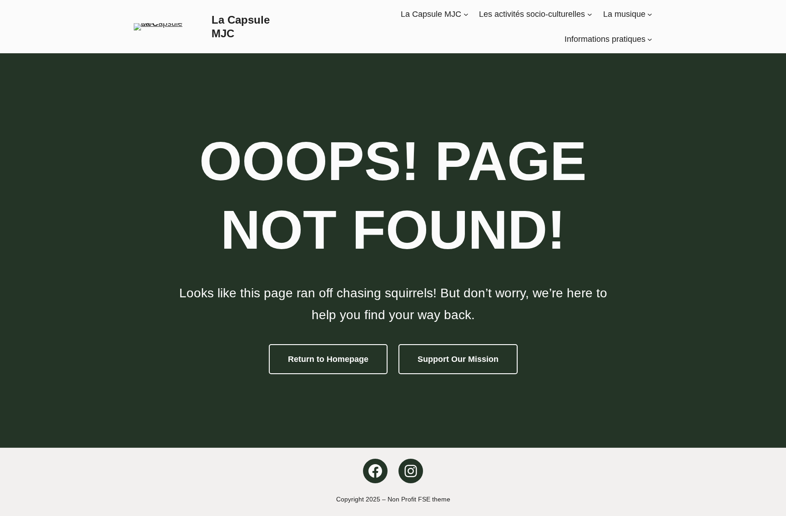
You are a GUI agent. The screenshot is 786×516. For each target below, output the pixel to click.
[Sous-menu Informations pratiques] (649, 38)
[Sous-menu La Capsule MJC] (466, 14)
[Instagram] (410, 471)
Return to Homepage (328, 359)
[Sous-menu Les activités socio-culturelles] (589, 14)
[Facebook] (375, 471)
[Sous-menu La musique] (649, 14)
